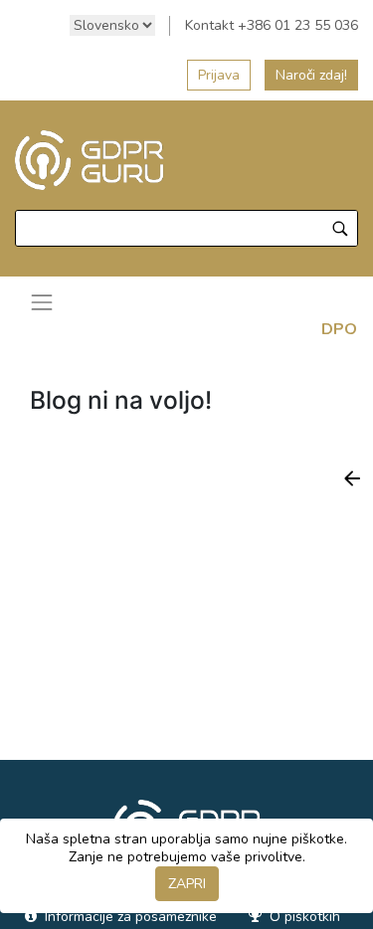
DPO (339, 329)
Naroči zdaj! (311, 75)
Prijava (219, 75)
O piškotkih (303, 916)
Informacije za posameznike (129, 916)
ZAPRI (187, 883)
